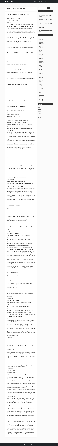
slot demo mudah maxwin (17, 432)
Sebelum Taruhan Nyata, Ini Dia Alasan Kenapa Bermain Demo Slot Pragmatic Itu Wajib (45, 30)
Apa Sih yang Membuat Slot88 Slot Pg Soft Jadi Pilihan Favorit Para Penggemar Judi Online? (45, 15)
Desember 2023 (41, 74)
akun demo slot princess (12, 421)
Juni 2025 (40, 50)
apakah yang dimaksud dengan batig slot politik (20, 422)
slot (38, 115)
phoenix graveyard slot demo (21, 429)
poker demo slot (29, 429)
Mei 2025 (40, 51)
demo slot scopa (13, 426)
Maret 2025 (41, 54)
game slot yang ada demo (23, 428)
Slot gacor (39, 117)
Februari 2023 (41, 88)
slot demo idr (10, 432)
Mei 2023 (40, 84)
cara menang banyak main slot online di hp (22, 424)
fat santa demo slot (10, 428)
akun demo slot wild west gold (21, 421)
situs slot (39, 111)
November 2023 (41, 76)
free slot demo (15, 428)
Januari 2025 (41, 57)
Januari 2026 (41, 42)
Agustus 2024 (41, 63)
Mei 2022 (40, 96)
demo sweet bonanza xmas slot (21, 426)
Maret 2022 (41, 99)
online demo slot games (12, 429)
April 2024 (40, 69)
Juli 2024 (40, 65)
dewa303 (39, 107)
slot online (39, 113)
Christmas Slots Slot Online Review (18, 14)
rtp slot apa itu (15, 430)
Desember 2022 (41, 91)
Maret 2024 (41, 70)
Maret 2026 (41, 39)
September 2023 (41, 78)
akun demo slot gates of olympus (24, 420)
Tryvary (32, 444)
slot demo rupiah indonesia (25, 432)
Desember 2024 (41, 58)
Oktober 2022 (41, 93)
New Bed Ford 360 (9, 1)
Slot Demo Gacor (12, 420)
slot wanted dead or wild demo (16, 433)
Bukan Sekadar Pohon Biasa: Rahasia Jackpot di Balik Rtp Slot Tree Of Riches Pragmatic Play (45, 26)
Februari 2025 (41, 55)
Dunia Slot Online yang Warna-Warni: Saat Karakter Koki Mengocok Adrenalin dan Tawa (46, 19)
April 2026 (40, 38)
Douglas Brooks (19, 15)
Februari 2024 (41, 72)
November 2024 (41, 59)
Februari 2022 (41, 100)
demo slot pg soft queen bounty (14, 425)
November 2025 (41, 44)
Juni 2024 (40, 66)
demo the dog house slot (31, 426)
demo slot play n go (23, 425)
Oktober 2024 (41, 61)
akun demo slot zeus (30, 421)
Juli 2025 (40, 48)
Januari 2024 (41, 73)
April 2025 (40, 53)
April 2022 (40, 97)
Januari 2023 (41, 89)
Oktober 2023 (41, 77)
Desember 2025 (41, 43)
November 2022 (41, 92)
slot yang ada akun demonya (26, 433)
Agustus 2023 (41, 80)
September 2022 (41, 95)
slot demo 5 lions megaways (23, 430)
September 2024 (41, 62)
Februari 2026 (41, 40)
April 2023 (40, 85)
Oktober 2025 (41, 46)
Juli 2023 (40, 81)
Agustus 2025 (41, 47)
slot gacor (39, 109)
